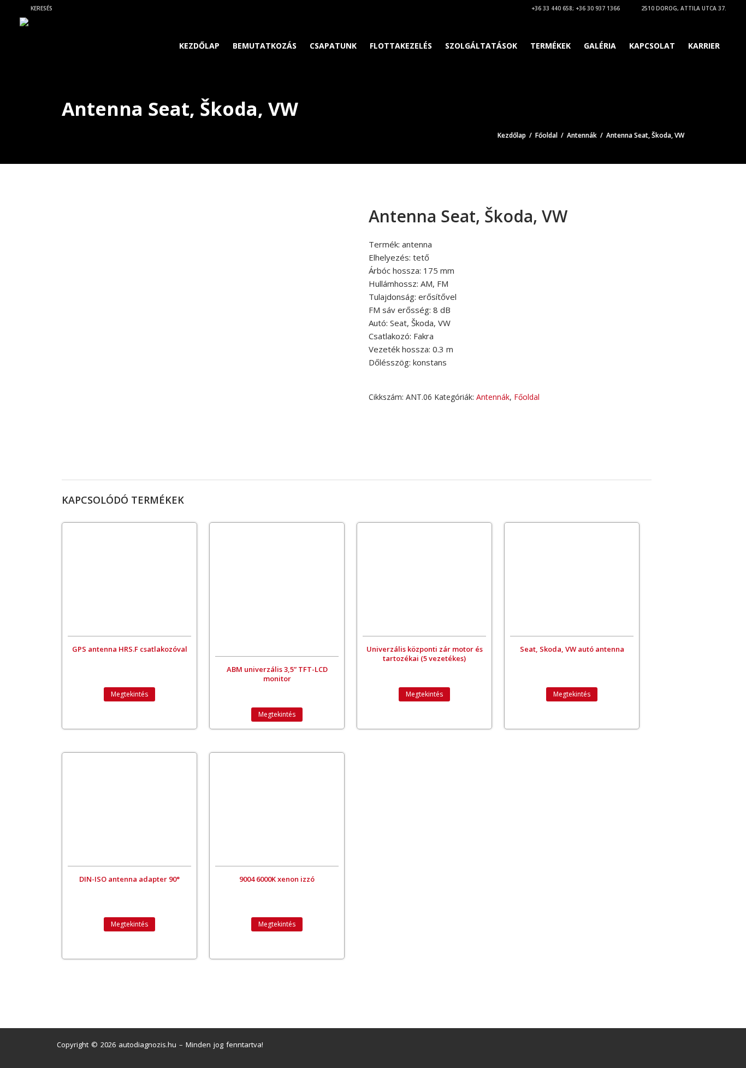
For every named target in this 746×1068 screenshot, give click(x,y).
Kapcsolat (652, 45)
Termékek (550, 45)
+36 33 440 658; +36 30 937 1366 (575, 8)
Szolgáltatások (481, 45)
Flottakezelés (401, 45)
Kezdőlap (199, 45)
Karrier (704, 45)
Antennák (582, 135)
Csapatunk (333, 45)
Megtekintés (129, 694)
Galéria (600, 45)
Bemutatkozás (265, 45)
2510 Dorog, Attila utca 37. (683, 8)
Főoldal (546, 135)
